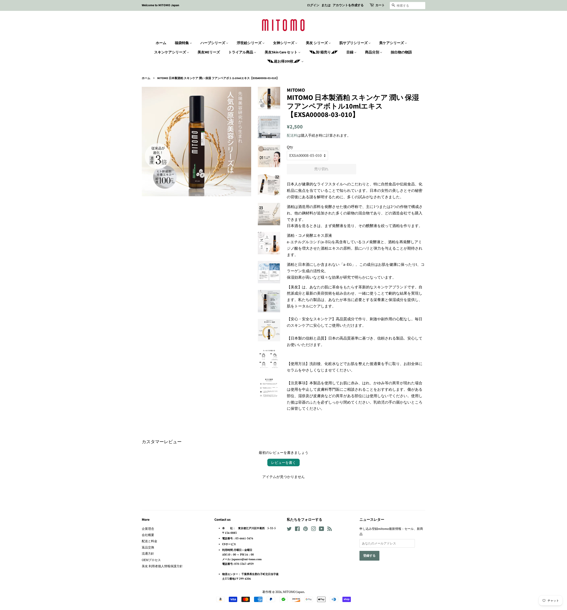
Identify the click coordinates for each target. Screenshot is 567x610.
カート (380, 5)
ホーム (161, 43)
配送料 (292, 135)
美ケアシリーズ (392, 43)
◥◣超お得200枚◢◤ (284, 61)
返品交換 (148, 547)
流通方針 (148, 553)
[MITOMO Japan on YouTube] (321, 529)
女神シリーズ (284, 43)
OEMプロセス (151, 560)
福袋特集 (182, 43)
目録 (350, 52)
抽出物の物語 (401, 52)
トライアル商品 (241, 52)
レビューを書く (283, 462)
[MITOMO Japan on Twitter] (289, 529)
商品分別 (372, 52)
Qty (290, 147)
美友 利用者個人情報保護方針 (162, 566)
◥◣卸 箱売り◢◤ (323, 52)
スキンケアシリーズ (170, 52)
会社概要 (148, 535)
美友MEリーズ (209, 52)
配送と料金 (149, 541)
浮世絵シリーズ (249, 43)
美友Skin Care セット (281, 52)
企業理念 (148, 528)
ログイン (313, 5)
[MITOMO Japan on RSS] (329, 529)
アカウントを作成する (348, 5)
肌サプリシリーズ (353, 43)
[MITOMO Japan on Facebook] (297, 529)
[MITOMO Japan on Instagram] (313, 529)
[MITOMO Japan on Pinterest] (305, 529)
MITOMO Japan (293, 592)
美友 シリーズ (317, 43)
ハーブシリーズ (213, 43)
